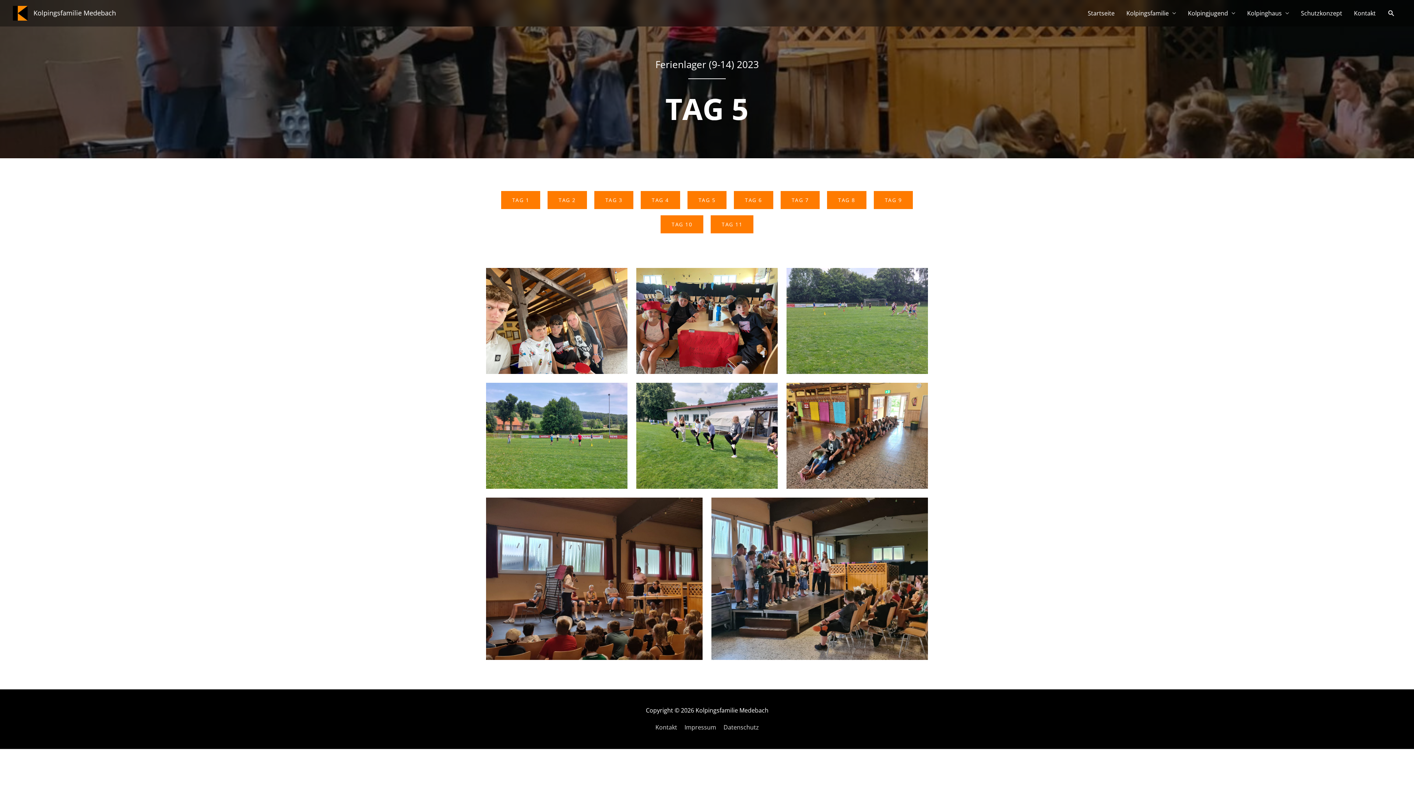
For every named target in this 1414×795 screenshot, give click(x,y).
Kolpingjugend (1208, 13)
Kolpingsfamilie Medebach (75, 12)
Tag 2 (567, 200)
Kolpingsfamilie (1147, 13)
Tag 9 (893, 200)
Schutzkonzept (1321, 13)
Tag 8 (846, 200)
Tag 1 (521, 200)
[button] (1391, 13)
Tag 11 (732, 224)
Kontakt (1365, 13)
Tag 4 (660, 200)
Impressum (700, 727)
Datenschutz (741, 727)
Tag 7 (800, 200)
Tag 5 (707, 200)
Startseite (1101, 13)
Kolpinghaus (1264, 13)
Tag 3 (614, 200)
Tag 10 (682, 224)
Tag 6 (753, 200)
